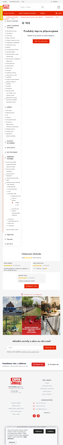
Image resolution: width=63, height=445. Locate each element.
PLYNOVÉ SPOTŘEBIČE (11, 142)
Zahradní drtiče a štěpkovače (13, 59)
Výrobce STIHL (32, 427)
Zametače (8, 70)
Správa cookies (16, 414)
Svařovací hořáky (10, 169)
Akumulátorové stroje (11, 31)
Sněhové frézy (9, 56)
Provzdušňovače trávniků (12, 49)
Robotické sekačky (10, 52)
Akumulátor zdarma (11, 102)
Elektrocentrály (9, 124)
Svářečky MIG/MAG (11, 164)
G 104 (17, 205)
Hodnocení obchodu (31, 253)
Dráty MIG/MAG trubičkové (16, 214)
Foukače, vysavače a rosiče (12, 40)
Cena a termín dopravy (16, 411)
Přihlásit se (49, 347)
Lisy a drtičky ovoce (11, 93)
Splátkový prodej (16, 406)
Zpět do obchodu (41, 41)
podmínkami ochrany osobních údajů (30, 352)
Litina (9, 191)
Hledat (42, 7)
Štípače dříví (9, 61)
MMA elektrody (11, 186)
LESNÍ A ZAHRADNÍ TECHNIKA (13, 27)
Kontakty (5, 1)
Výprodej (10, 239)
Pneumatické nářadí (11, 120)
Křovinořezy (9, 35)
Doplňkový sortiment (11, 73)
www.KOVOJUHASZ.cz (22, 427)
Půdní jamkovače (10, 63)
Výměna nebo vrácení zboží (47, 388)
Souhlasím (50, 431)
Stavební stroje (9, 131)
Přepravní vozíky (10, 95)
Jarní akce (10, 244)
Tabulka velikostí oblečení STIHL (16, 408)
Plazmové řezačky (10, 167)
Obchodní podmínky (16, 403)
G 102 (17, 202)
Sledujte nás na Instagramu (33, 294)
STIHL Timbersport (41, 427)
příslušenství (9, 133)
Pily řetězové (9, 33)
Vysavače (8, 117)
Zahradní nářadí (10, 91)
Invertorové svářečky (11, 162)
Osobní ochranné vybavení (12, 79)
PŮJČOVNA (10, 235)
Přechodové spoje (12, 189)
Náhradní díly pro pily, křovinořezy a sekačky (11, 98)
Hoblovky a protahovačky (12, 126)
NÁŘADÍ (9, 107)
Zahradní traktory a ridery (12, 54)
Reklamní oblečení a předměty (11, 83)
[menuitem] (10, 13)
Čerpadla (8, 86)
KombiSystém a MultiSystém (13, 42)
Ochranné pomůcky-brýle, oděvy (12, 179)
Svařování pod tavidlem (15, 210)
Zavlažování (9, 88)
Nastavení (12, 442)
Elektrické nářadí (10, 113)
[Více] (58, 13)
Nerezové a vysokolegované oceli (13, 220)
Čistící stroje (9, 68)
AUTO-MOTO (11, 148)
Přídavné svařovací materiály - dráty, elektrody (13, 183)
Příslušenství (9, 171)
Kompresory (9, 122)
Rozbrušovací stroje (11, 45)
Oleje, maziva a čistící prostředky (11, 76)
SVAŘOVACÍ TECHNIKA (10, 158)
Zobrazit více (31, 286)
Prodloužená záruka (14, 1)
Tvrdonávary (11, 225)
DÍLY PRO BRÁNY (12, 152)
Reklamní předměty (10, 136)
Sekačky (8, 47)
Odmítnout (38, 431)
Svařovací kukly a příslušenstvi (10, 175)
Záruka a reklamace (47, 394)
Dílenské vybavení (10, 129)
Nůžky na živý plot (10, 38)
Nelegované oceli (16, 196)
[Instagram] (38, 415)
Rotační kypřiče (10, 66)
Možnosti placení (47, 391)
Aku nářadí (9, 110)
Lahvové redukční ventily (12, 229)
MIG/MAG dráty (12, 193)
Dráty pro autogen (14, 199)
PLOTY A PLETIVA (12, 21)
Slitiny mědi (11, 223)
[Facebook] (34, 415)
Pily (7, 115)
